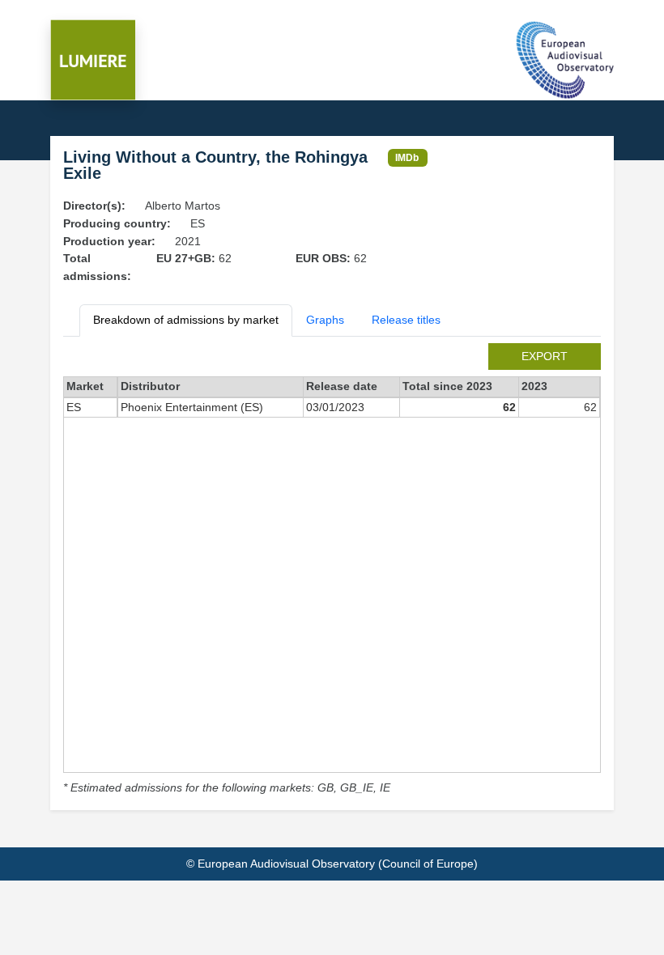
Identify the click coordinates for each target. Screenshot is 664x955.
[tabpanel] (332, 570)
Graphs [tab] (325, 319)
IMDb (407, 157)
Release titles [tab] (406, 319)
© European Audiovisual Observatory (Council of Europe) (332, 863)
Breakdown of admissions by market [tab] (186, 319)
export (544, 356)
